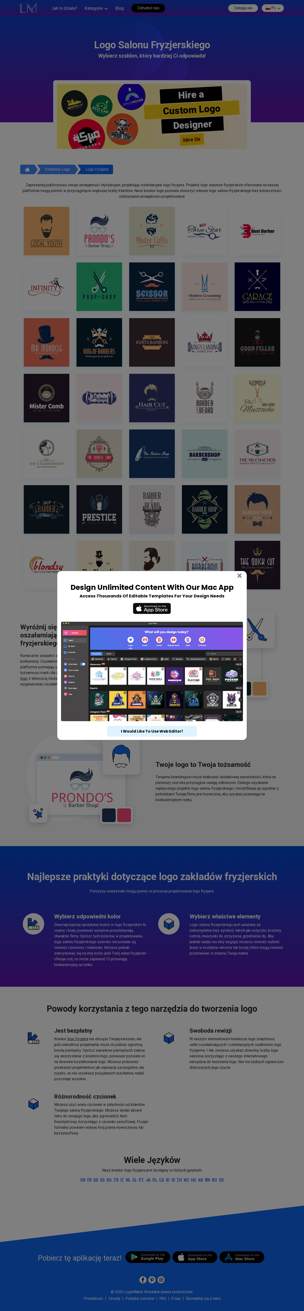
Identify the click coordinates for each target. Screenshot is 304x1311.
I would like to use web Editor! (152, 731)
